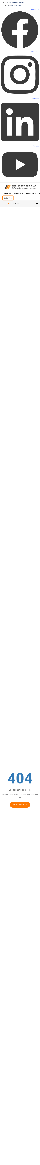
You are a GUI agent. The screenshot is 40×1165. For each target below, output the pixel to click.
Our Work (7, 193)
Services (17, 193)
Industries (30, 193)
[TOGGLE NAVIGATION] (32, 203)
